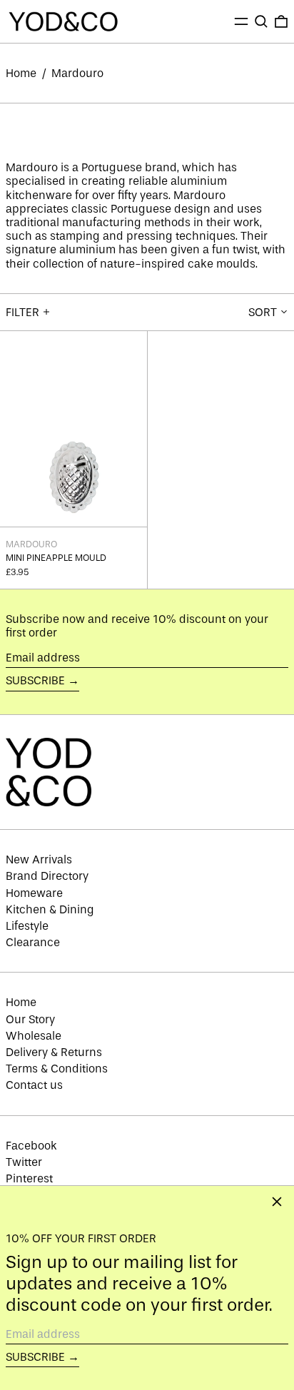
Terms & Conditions (57, 1068)
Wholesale (33, 1035)
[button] (261, 21)
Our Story (30, 1019)
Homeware (34, 893)
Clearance (33, 942)
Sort (262, 312)
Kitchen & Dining (50, 909)
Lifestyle (27, 926)
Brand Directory (47, 876)
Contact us (34, 1085)
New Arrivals (39, 859)
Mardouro (77, 73)
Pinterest (29, 1178)
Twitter (24, 1162)
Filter (22, 312)
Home (21, 73)
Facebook (31, 1145)
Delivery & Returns (54, 1052)
